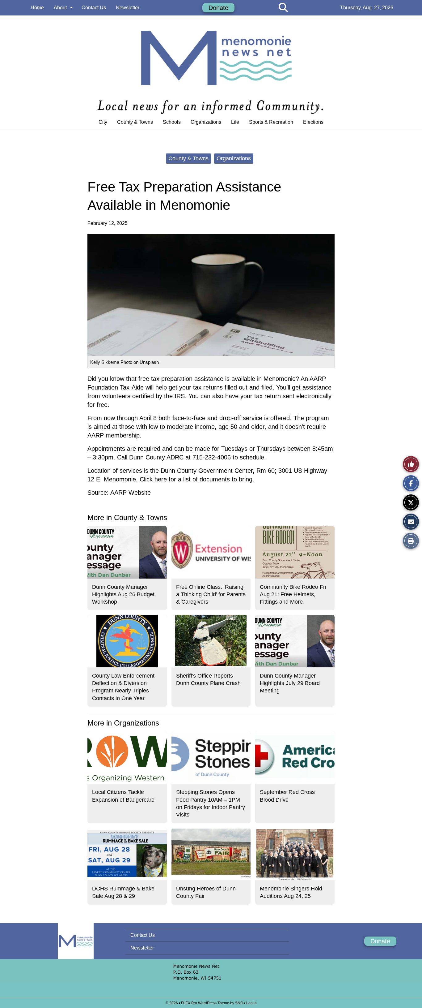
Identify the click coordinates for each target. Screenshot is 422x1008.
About (60, 7)
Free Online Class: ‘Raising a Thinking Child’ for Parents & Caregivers (211, 594)
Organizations (206, 122)
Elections (313, 122)
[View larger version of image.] (211, 295)
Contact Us (94, 7)
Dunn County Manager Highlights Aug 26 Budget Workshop (123, 594)
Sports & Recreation (271, 122)
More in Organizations (123, 723)
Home (37, 7)
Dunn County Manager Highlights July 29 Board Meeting (290, 683)
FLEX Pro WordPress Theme (205, 1003)
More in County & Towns (127, 517)
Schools (172, 122)
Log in (251, 1003)
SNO (239, 1003)
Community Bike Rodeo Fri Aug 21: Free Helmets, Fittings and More (293, 594)
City (103, 122)
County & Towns (135, 122)
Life (235, 122)
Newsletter (127, 7)
